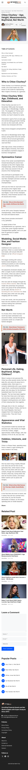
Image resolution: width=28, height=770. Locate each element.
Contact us (4, 743)
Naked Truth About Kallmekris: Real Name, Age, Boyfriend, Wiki (12, 532)
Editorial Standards (7, 745)
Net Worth (4, 66)
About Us (4, 740)
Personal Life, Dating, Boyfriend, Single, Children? (12, 70)
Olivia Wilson (4, 535)
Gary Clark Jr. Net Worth (12, 664)
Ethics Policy (5, 725)
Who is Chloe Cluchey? (7, 53)
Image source (5, 365)
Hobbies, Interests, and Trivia (9, 76)
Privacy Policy (5, 727)
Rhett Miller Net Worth (12, 670)
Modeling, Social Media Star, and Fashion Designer (12, 63)
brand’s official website (9, 283)
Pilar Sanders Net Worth (12, 691)
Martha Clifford (9, 24)
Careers (4, 748)
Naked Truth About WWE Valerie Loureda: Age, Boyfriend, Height (11, 601)
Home (3, 10)
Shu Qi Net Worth (10, 686)
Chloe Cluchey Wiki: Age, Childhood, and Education (12, 56)
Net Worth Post (16, 763)
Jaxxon (4, 266)
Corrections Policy (7, 730)
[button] (25, 2)
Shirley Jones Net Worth (12, 675)
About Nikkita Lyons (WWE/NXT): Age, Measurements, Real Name (13, 555)
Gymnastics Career (6, 60)
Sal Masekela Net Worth (12, 681)
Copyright (4, 732)
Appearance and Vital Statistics (10, 73)
